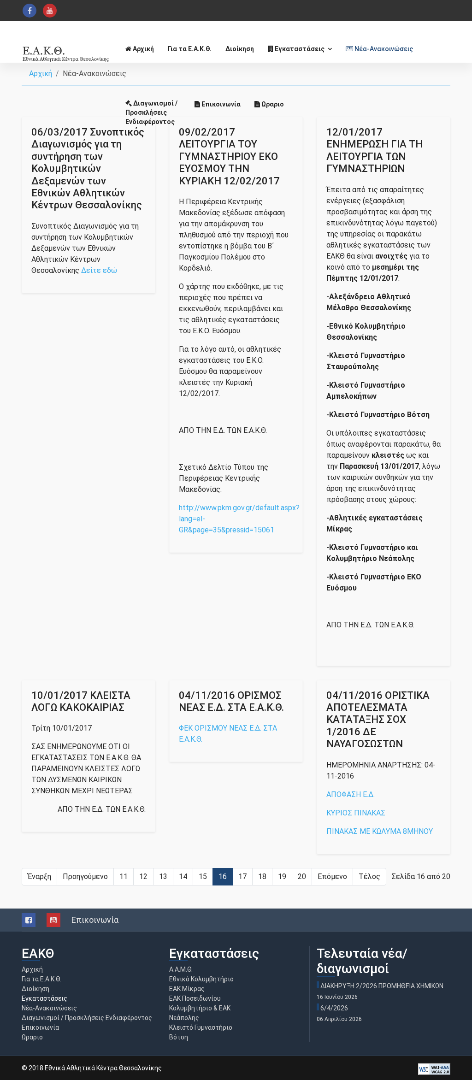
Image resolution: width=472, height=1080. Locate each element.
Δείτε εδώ (99, 270)
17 (242, 876)
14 (183, 876)
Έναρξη (39, 876)
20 (302, 876)
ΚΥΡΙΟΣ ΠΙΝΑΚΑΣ (355, 813)
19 (282, 876)
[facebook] (29, 10)
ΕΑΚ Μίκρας (187, 988)
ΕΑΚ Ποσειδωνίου (195, 998)
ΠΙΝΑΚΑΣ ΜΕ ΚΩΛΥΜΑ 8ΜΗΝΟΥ (379, 831)
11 (123, 876)
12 (143, 876)
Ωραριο (272, 104)
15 (203, 876)
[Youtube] (50, 10)
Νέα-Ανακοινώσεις (383, 49)
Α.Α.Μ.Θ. (181, 969)
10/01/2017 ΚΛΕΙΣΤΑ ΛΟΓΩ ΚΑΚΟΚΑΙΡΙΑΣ (80, 701)
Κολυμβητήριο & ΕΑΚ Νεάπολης (199, 1012)
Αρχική (142, 49)
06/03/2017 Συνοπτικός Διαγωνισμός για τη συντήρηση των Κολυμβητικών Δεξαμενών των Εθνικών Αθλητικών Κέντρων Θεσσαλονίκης (87, 168)
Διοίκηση (239, 49)
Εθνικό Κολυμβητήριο (201, 979)
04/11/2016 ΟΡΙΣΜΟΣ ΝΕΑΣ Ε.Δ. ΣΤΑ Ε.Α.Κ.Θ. (231, 701)
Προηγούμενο (85, 876)
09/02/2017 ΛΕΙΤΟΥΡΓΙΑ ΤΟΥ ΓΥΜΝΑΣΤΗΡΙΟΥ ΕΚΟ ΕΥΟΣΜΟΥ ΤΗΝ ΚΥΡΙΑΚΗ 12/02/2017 (229, 156)
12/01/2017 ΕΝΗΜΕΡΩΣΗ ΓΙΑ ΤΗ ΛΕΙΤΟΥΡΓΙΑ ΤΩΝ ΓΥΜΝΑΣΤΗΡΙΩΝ (374, 150)
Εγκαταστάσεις (298, 49)
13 (163, 876)
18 (262, 876)
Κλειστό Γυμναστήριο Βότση (200, 1032)
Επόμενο (332, 876)
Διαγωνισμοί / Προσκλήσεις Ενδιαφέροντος (151, 112)
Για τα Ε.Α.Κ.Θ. (190, 49)
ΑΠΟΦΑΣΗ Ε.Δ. (350, 794)
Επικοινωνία (220, 104)
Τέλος (369, 876)
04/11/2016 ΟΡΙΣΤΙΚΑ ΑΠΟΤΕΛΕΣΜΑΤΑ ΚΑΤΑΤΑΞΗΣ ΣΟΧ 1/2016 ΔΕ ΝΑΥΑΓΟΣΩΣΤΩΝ (378, 720)
